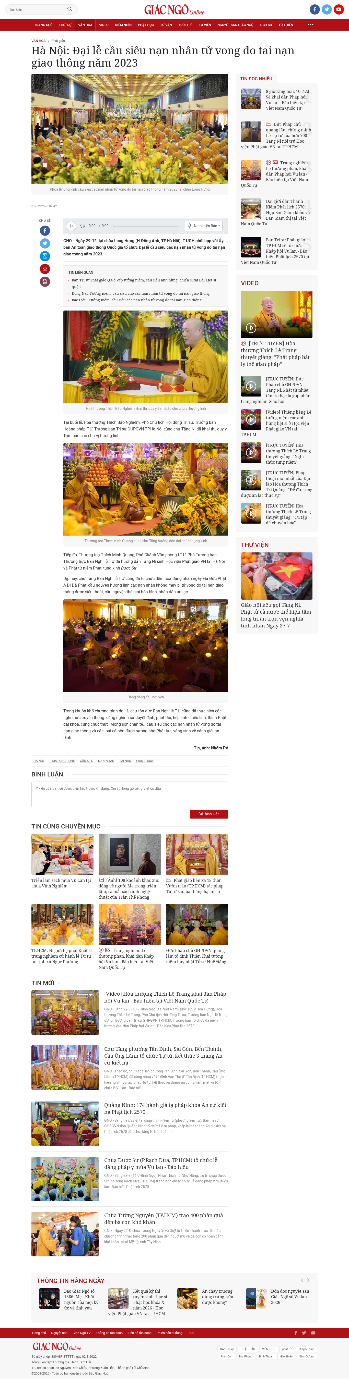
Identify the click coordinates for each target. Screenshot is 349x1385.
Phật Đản (226, 1362)
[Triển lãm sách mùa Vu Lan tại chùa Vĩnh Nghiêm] (62, 854)
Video (104, 25)
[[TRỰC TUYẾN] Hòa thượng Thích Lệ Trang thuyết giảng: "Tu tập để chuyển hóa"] (251, 513)
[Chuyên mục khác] (311, 25)
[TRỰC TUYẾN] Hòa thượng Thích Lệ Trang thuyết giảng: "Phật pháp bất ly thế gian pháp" (275, 353)
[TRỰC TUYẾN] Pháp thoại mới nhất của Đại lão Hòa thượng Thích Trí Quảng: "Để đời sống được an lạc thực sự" (276, 484)
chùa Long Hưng (62, 761)
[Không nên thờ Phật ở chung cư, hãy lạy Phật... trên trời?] (118, 1298)
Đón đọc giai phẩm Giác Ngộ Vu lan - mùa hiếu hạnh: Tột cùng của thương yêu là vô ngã (70, 1302)
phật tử (287, 1354)
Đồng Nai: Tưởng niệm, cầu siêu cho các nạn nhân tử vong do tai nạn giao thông (141, 293)
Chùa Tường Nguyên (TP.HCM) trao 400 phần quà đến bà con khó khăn (163, 1219)
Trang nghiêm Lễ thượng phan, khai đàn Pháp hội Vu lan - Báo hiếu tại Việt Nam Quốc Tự (126, 959)
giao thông (145, 761)
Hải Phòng (245, 1362)
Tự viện (205, 25)
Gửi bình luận (209, 814)
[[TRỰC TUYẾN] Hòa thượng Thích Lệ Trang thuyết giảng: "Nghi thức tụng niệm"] (251, 452)
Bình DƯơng (306, 1362)
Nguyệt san (59, 1338)
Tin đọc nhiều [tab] (256, 79)
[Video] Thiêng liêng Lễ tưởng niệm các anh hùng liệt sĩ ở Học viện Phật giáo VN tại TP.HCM (276, 423)
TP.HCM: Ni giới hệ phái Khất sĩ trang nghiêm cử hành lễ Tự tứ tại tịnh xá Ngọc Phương (61, 956)
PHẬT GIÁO (248, 1354)
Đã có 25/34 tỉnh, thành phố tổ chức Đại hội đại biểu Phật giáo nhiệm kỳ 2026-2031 (276, 611)
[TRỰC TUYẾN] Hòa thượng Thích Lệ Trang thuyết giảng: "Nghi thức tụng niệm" (288, 453)
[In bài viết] (45, 282)
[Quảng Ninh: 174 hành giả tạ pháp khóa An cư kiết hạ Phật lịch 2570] (65, 1124)
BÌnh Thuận (266, 1362)
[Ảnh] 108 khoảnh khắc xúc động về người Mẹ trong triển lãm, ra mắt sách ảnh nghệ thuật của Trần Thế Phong (129, 888)
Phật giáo (58, 41)
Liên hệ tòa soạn (140, 1338)
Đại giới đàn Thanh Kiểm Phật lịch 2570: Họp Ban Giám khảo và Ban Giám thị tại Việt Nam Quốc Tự (275, 213)
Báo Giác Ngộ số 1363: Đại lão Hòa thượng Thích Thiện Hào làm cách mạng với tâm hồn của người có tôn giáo (278, 1305)
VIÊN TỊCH (268, 1354)
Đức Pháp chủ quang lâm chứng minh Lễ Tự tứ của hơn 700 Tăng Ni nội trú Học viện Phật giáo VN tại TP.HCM (276, 135)
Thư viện (255, 545)
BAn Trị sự (227, 1354)
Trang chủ (43, 25)
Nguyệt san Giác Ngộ (235, 25)
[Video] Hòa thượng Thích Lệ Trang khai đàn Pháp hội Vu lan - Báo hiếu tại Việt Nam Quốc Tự (165, 997)
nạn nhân (106, 761)
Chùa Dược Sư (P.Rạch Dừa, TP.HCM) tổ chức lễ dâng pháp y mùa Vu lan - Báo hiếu (160, 1163)
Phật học (146, 25)
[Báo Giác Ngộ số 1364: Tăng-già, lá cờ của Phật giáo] (187, 1298)
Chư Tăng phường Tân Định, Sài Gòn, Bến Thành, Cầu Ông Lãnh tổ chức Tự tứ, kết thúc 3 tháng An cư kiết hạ (163, 1055)
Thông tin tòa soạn (109, 1338)
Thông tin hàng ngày (70, 1281)
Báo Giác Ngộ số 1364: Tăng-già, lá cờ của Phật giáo (219, 1296)
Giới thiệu (286, 1362)
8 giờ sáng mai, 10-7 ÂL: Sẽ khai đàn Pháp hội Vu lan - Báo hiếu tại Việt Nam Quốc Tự (289, 100)
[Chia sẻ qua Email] (45, 269)
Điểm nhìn (123, 25)
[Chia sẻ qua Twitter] (45, 243)
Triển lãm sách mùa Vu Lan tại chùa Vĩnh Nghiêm (61, 883)
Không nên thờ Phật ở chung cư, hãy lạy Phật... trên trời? (152, 1296)
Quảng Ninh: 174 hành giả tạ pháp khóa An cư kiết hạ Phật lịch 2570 (165, 1108)
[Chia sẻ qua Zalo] (45, 256)
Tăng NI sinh (306, 1354)
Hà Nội (38, 761)
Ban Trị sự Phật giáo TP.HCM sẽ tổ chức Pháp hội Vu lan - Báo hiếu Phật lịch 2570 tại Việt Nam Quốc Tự (275, 251)
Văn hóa (85, 25)
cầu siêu (86, 761)
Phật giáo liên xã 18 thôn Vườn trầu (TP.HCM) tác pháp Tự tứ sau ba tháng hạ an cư (195, 885)
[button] (303, 1302)
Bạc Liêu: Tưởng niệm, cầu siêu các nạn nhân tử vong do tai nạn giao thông (137, 300)
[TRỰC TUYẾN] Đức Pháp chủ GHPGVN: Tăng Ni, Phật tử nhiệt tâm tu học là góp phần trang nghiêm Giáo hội (275, 390)
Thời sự (65, 25)
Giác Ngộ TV (82, 1338)
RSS (191, 1338)
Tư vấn (166, 25)
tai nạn (125, 761)
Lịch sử (266, 25)
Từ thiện (285, 25)
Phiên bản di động (169, 1338)
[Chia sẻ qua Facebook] (45, 231)
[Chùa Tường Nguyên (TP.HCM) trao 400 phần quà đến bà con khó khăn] (65, 1234)
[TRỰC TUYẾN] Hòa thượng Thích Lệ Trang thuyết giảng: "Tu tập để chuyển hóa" (288, 514)
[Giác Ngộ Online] (117, 1352)
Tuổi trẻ (185, 25)
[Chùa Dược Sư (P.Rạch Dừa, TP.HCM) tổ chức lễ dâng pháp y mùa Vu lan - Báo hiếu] (65, 1179)
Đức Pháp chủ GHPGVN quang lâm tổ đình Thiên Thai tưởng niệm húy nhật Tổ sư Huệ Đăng (196, 956)
